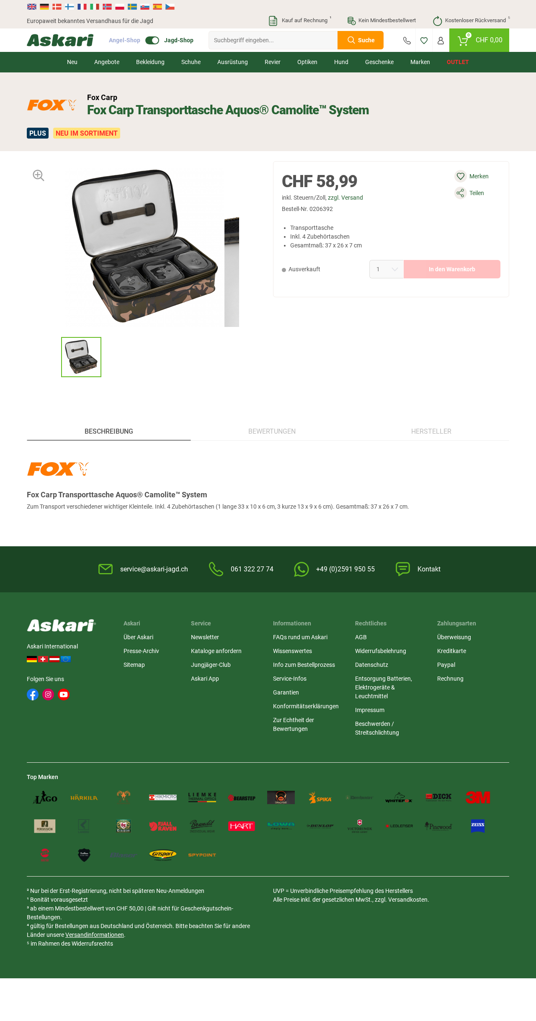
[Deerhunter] (360, 798)
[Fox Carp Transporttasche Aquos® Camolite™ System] (81, 357)
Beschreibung (109, 431)
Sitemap (134, 664)
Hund (341, 62)
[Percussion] (45, 826)
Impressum (369, 710)
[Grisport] (163, 855)
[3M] (478, 798)
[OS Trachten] (123, 826)
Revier (273, 62)
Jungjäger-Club (211, 664)
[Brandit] (202, 826)
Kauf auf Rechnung (306, 19)
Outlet (458, 62)
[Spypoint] (202, 855)
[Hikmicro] (163, 798)
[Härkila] (84, 798)
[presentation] (53, 357)
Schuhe (191, 62)
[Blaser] (123, 855)
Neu (72, 62)
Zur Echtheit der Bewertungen (293, 724)
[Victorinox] (360, 826)
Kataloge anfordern (216, 651)
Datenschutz (371, 664)
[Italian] (94, 6)
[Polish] (119, 6)
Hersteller (431, 431)
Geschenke (379, 62)
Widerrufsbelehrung (380, 651)
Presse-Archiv (141, 651)
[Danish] (57, 6)
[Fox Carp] (52, 105)
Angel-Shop (124, 40)
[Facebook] (33, 694)
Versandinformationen (94, 934)
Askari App (205, 678)
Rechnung (450, 678)
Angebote (106, 62)
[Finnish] (69, 6)
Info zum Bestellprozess (304, 664)
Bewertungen (272, 431)
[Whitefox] (399, 798)
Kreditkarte (451, 651)
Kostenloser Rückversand (477, 19)
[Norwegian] (107, 6)
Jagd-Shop (178, 40)
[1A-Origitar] (281, 798)
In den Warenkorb (452, 269)
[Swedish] (132, 6)
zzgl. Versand (345, 197)
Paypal (446, 664)
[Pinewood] (438, 826)
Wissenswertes (292, 651)
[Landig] (84, 826)
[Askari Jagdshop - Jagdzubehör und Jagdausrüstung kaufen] (60, 40)
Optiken (307, 62)
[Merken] (424, 40)
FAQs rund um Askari (300, 637)
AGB (361, 637)
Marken (420, 62)
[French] (82, 6)
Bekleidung (150, 62)
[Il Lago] (45, 798)
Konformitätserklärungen (306, 706)
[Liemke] (202, 798)
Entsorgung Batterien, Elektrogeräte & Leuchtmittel (383, 687)
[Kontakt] (407, 40)
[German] (44, 6)
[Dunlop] (320, 826)
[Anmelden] (441, 40)
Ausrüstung (232, 62)
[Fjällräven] (163, 826)
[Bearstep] (241, 798)
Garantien (286, 692)
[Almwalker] (123, 798)
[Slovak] (145, 6)
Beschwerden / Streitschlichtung (377, 728)
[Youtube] (64, 694)
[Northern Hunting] (84, 855)
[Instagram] (48, 694)
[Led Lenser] (399, 826)
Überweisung (454, 637)
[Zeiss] (478, 826)
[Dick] (438, 798)
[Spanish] (157, 6)
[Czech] (169, 6)
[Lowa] (281, 826)
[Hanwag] (45, 855)
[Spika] (320, 798)
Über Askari (138, 637)
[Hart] (241, 826)
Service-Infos (290, 678)
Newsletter (205, 637)
